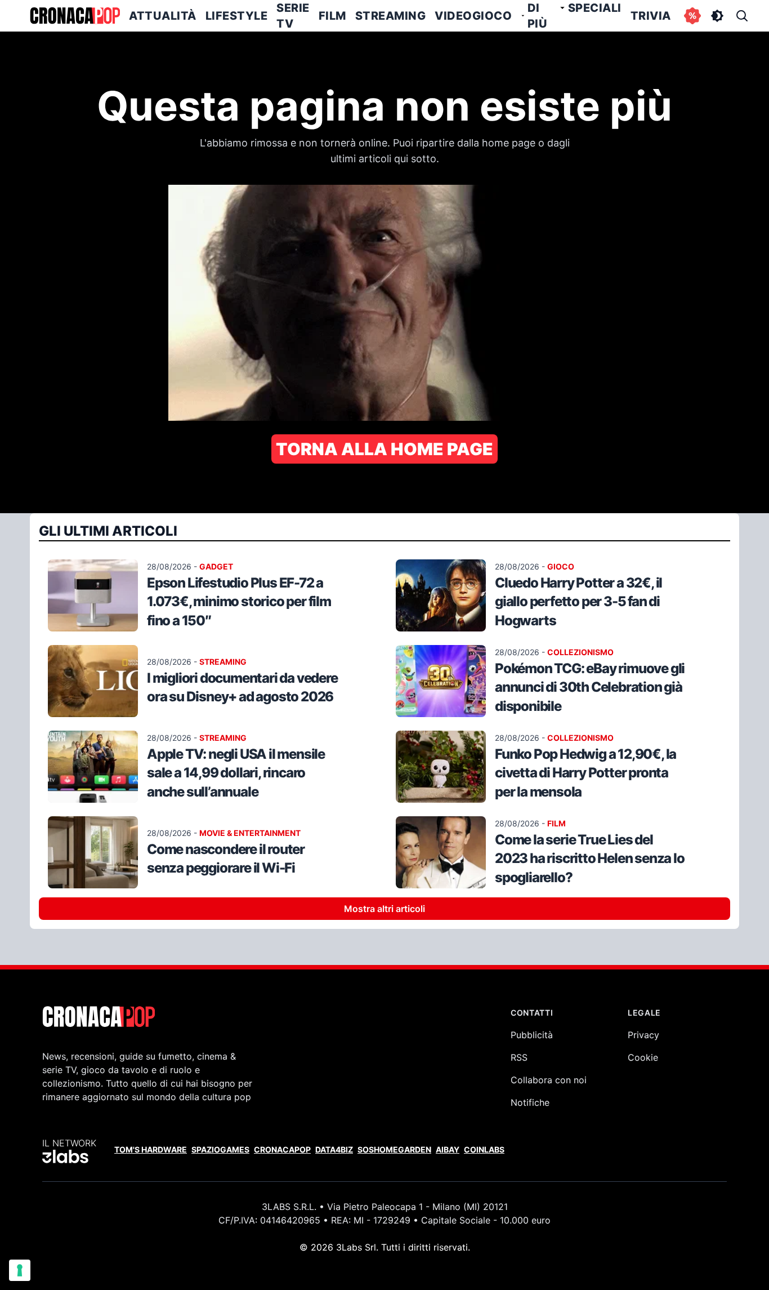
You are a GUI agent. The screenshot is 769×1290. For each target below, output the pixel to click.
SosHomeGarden (394, 1149)
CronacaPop (282, 1149)
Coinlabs (484, 1149)
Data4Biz (334, 1149)
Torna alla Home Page (384, 449)
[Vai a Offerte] (692, 15)
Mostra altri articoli (384, 908)
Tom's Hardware (150, 1149)
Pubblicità (532, 1034)
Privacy (643, 1034)
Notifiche (530, 1102)
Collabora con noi (549, 1080)
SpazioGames (220, 1149)
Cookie (643, 1057)
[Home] (75, 16)
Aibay (447, 1149)
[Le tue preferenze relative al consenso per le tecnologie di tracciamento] (19, 1270)
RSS (519, 1057)
